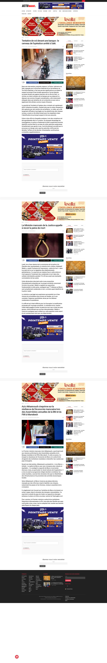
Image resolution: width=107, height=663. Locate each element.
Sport (37, 583)
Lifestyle (30, 585)
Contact (29, 13)
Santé (37, 581)
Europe (23, 588)
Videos (37, 587)
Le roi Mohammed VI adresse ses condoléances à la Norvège (79, 93)
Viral (37, 589)
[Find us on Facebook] (65, 586)
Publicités (24, 13)
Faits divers (35, 46)
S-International (38, 580)
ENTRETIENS (24, 584)
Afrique (23, 577)
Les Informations (31, 584)
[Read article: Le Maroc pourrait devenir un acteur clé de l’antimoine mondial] (75, 83)
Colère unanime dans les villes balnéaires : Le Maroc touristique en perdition (79, 45)
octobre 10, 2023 (24, 46)
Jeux (30, 580)
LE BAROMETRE (32, 581)
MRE (29, 591)
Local (30, 587)
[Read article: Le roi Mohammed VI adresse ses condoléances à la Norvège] (69, 94)
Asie (22, 580)
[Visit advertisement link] (61, 5)
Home (23, 37)
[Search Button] (84, 12)
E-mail (53, 188)
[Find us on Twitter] (67, 586)
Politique (37, 577)
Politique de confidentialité (70, 597)
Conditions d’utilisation (69, 599)
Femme (23, 591)
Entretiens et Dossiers (24, 587)
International (31, 576)
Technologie (38, 584)
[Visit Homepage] (29, 5)
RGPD (66, 600)
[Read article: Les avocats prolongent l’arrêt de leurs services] (69, 106)
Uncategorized (38, 586)
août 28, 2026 (69, 88)
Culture (23, 581)
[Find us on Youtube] (69, 586)
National (37, 576)
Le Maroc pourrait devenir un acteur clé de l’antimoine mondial (56, 577)
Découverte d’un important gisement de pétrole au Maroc (79, 51)
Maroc (38, 417)
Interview (30, 577)
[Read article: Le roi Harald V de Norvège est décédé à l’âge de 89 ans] (69, 100)
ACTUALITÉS (27, 37)
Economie (35, 417)
